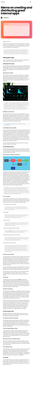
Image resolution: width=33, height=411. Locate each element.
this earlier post (21, 232)
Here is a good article (7, 123)
